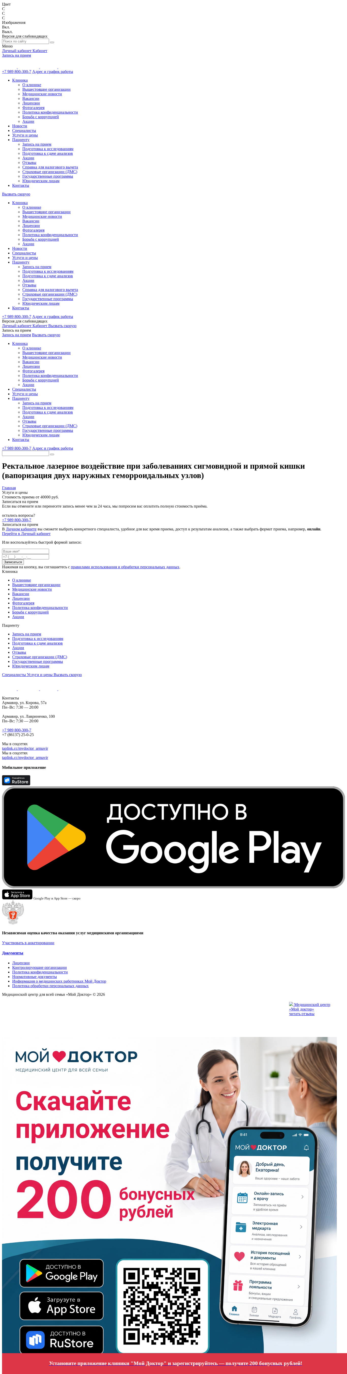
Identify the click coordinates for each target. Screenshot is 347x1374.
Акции (28, 121)
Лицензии (31, 103)
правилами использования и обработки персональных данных (125, 567)
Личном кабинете (21, 529)
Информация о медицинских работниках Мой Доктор (59, 981)
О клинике (31, 85)
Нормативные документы (34, 976)
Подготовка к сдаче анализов (47, 153)
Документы (12, 953)
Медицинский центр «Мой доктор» (309, 1006)
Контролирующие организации (39, 967)
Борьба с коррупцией (40, 117)
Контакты (20, 185)
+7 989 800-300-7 (16, 71)
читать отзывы (301, 1014)
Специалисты (24, 130)
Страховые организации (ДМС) (49, 172)
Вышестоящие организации (46, 89)
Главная (9, 488)
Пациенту (20, 140)
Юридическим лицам (40, 181)
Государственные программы (47, 176)
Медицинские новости (42, 94)
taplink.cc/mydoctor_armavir (25, 748)
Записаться (13, 562)
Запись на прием (16, 55)
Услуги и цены (25, 135)
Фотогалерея (33, 107)
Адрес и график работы (52, 71)
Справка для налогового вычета (50, 167)
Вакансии (30, 98)
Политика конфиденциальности (50, 112)
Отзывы (29, 162)
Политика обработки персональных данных (50, 986)
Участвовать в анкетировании (28, 943)
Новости (19, 126)
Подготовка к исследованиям (47, 149)
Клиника (20, 80)
